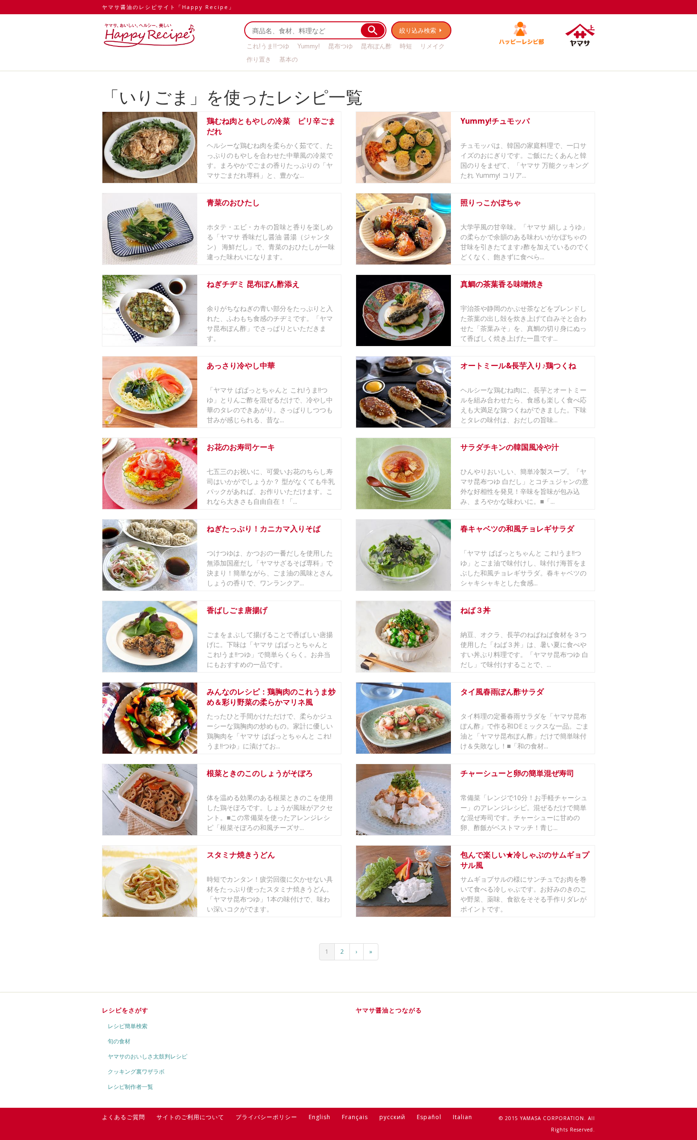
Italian (462, 1117)
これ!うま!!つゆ (268, 46)
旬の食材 (119, 1041)
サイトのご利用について (190, 1117)
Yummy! (308, 46)
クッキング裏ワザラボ (136, 1071)
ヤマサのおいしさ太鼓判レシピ (147, 1056)
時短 (406, 46)
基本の (288, 59)
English (319, 1117)
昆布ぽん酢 (376, 46)
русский (392, 1117)
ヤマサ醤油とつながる (389, 1010)
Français (355, 1117)
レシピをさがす (125, 1010)
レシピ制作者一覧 (130, 1087)
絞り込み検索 (417, 30)
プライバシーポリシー (266, 1117)
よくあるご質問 (123, 1117)
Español (429, 1117)
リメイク (432, 46)
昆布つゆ (340, 46)
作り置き (259, 59)
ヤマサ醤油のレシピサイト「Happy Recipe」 (168, 6)
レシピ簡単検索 (127, 1026)
